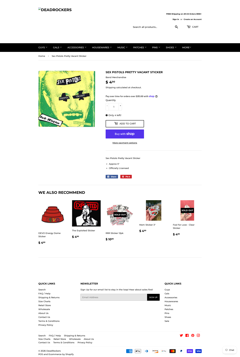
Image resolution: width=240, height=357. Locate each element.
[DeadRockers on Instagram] (198, 336)
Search (42, 289)
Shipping (111, 87)
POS (40, 354)
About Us (43, 313)
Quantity (111, 100)
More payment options (124, 142)
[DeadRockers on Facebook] (187, 336)
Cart (195, 26)
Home (41, 56)
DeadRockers (53, 350)
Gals (56, 47)
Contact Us (44, 317)
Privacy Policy (45, 325)
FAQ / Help (44, 293)
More (185, 47)
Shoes (170, 47)
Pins (155, 47)
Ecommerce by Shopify (61, 354)
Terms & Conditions (49, 321)
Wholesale (44, 309)
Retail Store (44, 305)
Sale (167, 321)
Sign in (176, 19)
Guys (42, 47)
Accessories (76, 47)
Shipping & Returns (49, 297)
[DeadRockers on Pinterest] (192, 336)
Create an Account (193, 19)
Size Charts (44, 301)
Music (121, 47)
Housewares (101, 47)
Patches (139, 47)
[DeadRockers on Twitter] (181, 336)
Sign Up (153, 297)
